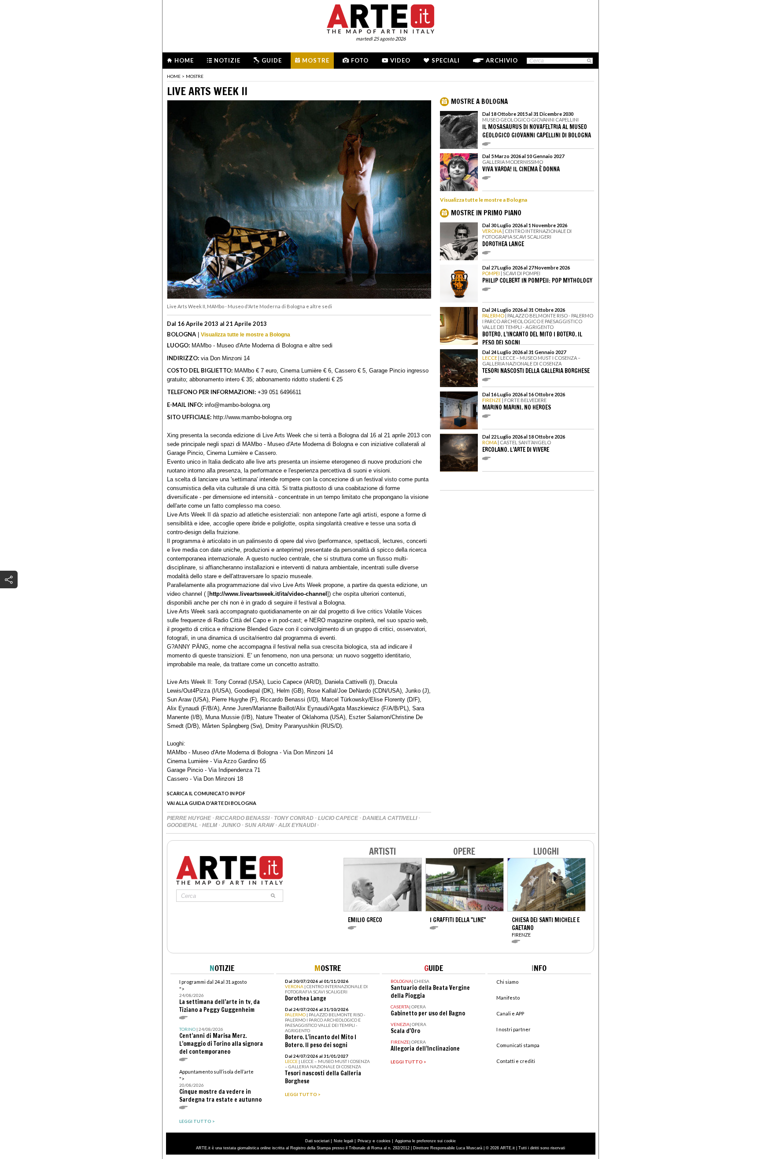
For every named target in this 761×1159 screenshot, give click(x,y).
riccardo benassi (243, 818)
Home (184, 60)
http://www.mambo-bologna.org (252, 417)
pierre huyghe (189, 818)
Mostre (315, 60)
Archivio (502, 60)
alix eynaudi (297, 825)
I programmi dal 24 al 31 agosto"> (219, 996)
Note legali (343, 1141)
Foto (360, 60)
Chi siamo (507, 982)
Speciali (446, 60)
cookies (384, 1141)
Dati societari (317, 1141)
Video (400, 60)
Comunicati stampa (517, 1045)
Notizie (227, 60)
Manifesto (508, 997)
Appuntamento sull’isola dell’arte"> (220, 1086)
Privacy (364, 1141)
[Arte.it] (380, 17)
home (174, 76)
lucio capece (338, 818)
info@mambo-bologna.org (237, 405)
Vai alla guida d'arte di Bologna (211, 803)
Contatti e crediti (515, 1061)
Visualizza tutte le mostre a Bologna (245, 335)
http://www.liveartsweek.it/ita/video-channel (268, 594)
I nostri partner (513, 1029)
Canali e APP (510, 1013)
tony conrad (294, 818)
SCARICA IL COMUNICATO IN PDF (206, 793)
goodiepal (183, 825)
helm (210, 825)
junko (232, 825)
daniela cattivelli (390, 818)
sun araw (260, 825)
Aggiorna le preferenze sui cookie (425, 1141)
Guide (272, 60)
